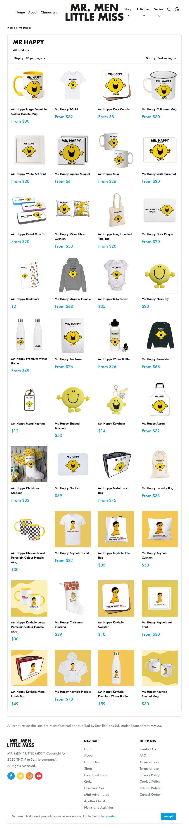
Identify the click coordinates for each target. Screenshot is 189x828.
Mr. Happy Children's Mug (159, 109)
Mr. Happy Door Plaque (157, 234)
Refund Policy (150, 788)
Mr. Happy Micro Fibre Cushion (70, 236)
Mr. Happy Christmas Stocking (25, 490)
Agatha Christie (96, 801)
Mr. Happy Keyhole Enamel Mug (154, 694)
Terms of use (149, 768)
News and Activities (99, 807)
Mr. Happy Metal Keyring (28, 423)
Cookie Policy (150, 781)
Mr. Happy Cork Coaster (114, 109)
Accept (168, 816)
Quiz (88, 781)
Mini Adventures (96, 794)
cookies (111, 816)
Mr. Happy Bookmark (25, 299)
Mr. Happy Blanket (67, 488)
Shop (128, 9)
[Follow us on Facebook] (11, 776)
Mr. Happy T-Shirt (66, 109)
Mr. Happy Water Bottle (114, 359)
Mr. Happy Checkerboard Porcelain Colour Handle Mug (28, 557)
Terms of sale (149, 762)
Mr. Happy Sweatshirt (156, 359)
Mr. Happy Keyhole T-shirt (72, 553)
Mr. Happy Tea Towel (68, 359)
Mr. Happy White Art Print (28, 174)
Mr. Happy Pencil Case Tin (28, 234)
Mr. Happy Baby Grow (113, 299)
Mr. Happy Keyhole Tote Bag (114, 555)
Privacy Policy (150, 775)
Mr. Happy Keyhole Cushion (154, 555)
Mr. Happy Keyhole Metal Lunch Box (28, 694)
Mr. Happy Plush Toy (155, 299)
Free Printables (95, 775)
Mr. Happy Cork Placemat (159, 174)
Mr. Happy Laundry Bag (157, 488)
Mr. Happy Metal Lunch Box (113, 490)
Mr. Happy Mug (108, 174)
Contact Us (148, 749)
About (32, 12)
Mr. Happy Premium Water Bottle (29, 361)
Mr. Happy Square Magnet (72, 174)
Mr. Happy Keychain (111, 423)
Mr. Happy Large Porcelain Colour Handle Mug (29, 111)
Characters (49, 12)
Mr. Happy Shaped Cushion (67, 426)
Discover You (94, 788)
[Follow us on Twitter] (20, 776)
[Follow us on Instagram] (29, 776)
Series (158, 9)
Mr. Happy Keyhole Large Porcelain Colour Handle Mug (28, 627)
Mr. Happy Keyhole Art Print (157, 625)
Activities (143, 9)
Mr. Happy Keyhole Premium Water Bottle (113, 694)
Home (20, 12)
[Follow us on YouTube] (38, 776)
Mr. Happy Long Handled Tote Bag (115, 236)
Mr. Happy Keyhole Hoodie (73, 691)
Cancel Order (150, 794)
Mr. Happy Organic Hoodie (73, 299)
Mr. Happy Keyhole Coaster (111, 625)
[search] (169, 9)
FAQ (143, 755)
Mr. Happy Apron (153, 423)
